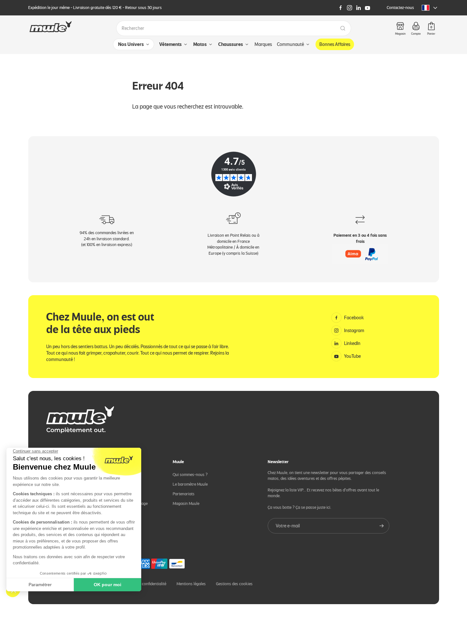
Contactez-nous (400, 7)
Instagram (354, 330)
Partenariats (184, 494)
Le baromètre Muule (190, 484)
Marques (263, 44)
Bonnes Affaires (334, 44)
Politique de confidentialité (143, 583)
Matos (200, 44)
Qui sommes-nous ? (190, 474)
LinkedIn (352, 343)
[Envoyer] (381, 525)
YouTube (352, 356)
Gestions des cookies (234, 583)
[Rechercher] (343, 28)
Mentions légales (191, 583)
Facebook (354, 317)
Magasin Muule (186, 503)
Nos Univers (131, 44)
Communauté (290, 44)
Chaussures (230, 44)
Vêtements (170, 44)
